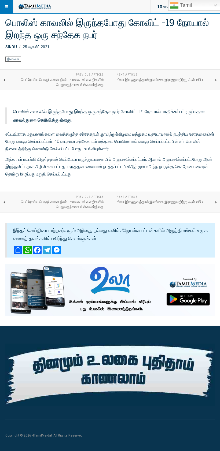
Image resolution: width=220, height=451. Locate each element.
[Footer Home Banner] (110, 375)
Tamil (185, 5)
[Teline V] (35, 6)
